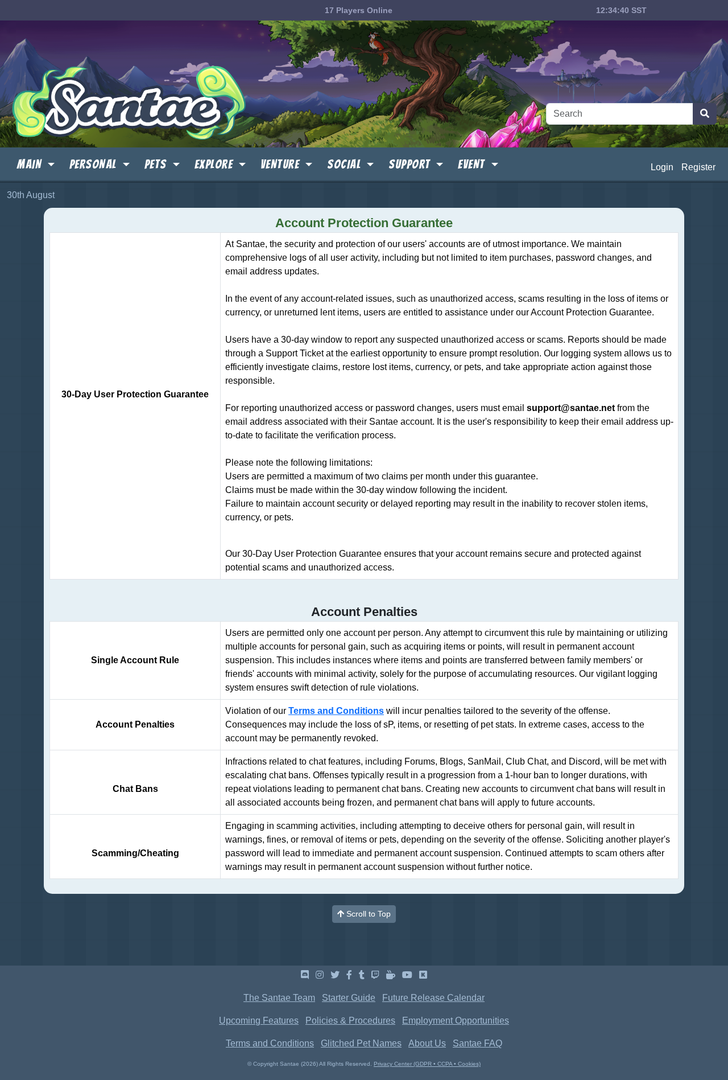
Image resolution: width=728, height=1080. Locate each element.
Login (662, 167)
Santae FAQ (477, 1043)
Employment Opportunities (455, 1020)
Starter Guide (348, 998)
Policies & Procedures (350, 1020)
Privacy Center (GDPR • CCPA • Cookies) (427, 1064)
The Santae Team (279, 998)
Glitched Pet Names (361, 1043)
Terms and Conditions (336, 711)
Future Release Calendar (433, 998)
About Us (427, 1043)
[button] (36, 165)
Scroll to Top (367, 913)
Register (698, 167)
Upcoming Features (259, 1020)
